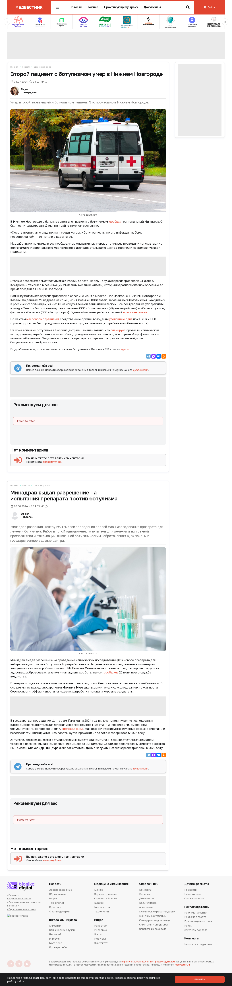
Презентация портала (198, 921)
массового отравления (42, 319)
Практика (55, 907)
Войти (211, 7)
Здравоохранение (42, 67)
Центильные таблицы (152, 915)
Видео (98, 920)
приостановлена (135, 312)
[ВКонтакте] (158, 356)
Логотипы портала (195, 929)
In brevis (54, 938)
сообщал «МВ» (72, 729)
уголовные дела (120, 319)
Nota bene (55, 943)
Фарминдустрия (42, 485)
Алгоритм (55, 926)
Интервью (100, 929)
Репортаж (100, 926)
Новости (76, 7)
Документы (152, 7)
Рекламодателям (197, 907)
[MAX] (153, 356)
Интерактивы (192, 894)
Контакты (191, 938)
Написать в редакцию (198, 944)
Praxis (98, 934)
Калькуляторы (148, 902)
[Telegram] (148, 356)
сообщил (115, 221)
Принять (199, 979)
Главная (14, 67)
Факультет (101, 943)
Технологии (56, 902)
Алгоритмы (146, 907)
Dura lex (99, 902)
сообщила (111, 672)
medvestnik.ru (182, 964)
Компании (145, 890)
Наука (53, 898)
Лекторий (55, 934)
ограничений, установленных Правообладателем (148, 961)
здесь (125, 349)
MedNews (100, 938)
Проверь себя (58, 947)
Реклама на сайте (195, 913)
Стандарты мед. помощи (154, 920)
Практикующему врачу (121, 7)
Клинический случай (61, 929)
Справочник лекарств (152, 928)
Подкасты (190, 890)
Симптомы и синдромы (153, 924)
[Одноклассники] (163, 356)
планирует (118, 330)
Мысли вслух (102, 907)
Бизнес (93, 7)
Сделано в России (105, 898)
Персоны (144, 894)
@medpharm (140, 369)
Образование (57, 894)
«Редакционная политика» (21, 909)
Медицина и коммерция (111, 884)
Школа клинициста (63, 920)
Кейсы (188, 925)
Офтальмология (194, 898)
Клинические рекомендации (157, 911)
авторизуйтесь (52, 461)
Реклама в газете (195, 916)
